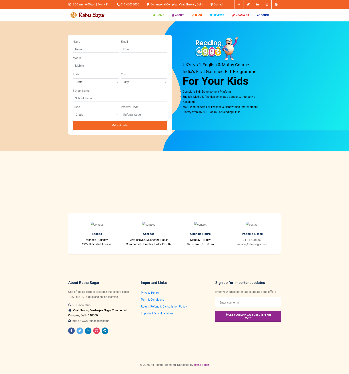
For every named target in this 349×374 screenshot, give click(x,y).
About (179, 15)
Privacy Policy (150, 292)
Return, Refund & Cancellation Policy (164, 306)
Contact (218, 4)
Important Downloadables (157, 313)
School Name (81, 90)
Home (160, 15)
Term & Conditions (152, 299)
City (123, 74)
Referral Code (130, 107)
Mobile (77, 58)
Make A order (120, 125)
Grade (76, 107)
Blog (198, 15)
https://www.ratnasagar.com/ (91, 321)
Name (76, 41)
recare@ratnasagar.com (252, 244)
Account (263, 15)
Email (124, 41)
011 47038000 (130, 4)
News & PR (242, 15)
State (76, 74)
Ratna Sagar (201, 365)
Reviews (218, 15)
